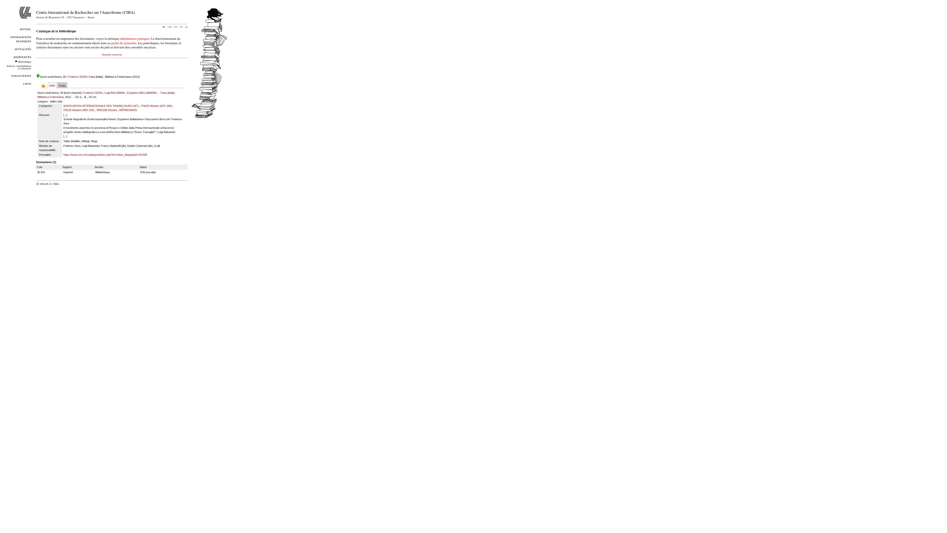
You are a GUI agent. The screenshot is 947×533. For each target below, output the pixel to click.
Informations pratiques (20, 38)
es (176, 26)
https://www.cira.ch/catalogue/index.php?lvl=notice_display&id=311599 (105, 154)
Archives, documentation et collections (18, 67)
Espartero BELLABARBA (142, 92)
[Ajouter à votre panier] (45, 85)
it (186, 26)
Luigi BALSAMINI (115, 92)
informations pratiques (135, 38)
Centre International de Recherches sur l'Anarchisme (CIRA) (85, 12)
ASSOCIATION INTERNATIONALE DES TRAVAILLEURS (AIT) (101, 105)
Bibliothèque (24, 61)
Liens (27, 83)
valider (65, 184)
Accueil (25, 28)
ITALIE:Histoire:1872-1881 (156, 105)
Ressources (22, 56)
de (164, 26)
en (170, 26)
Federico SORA (77, 76)
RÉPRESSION (128, 110)
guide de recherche (123, 43)
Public (62, 85)
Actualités (23, 48)
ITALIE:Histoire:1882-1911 (78, 110)
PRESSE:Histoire (107, 110)
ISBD (52, 85)
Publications (21, 75)
